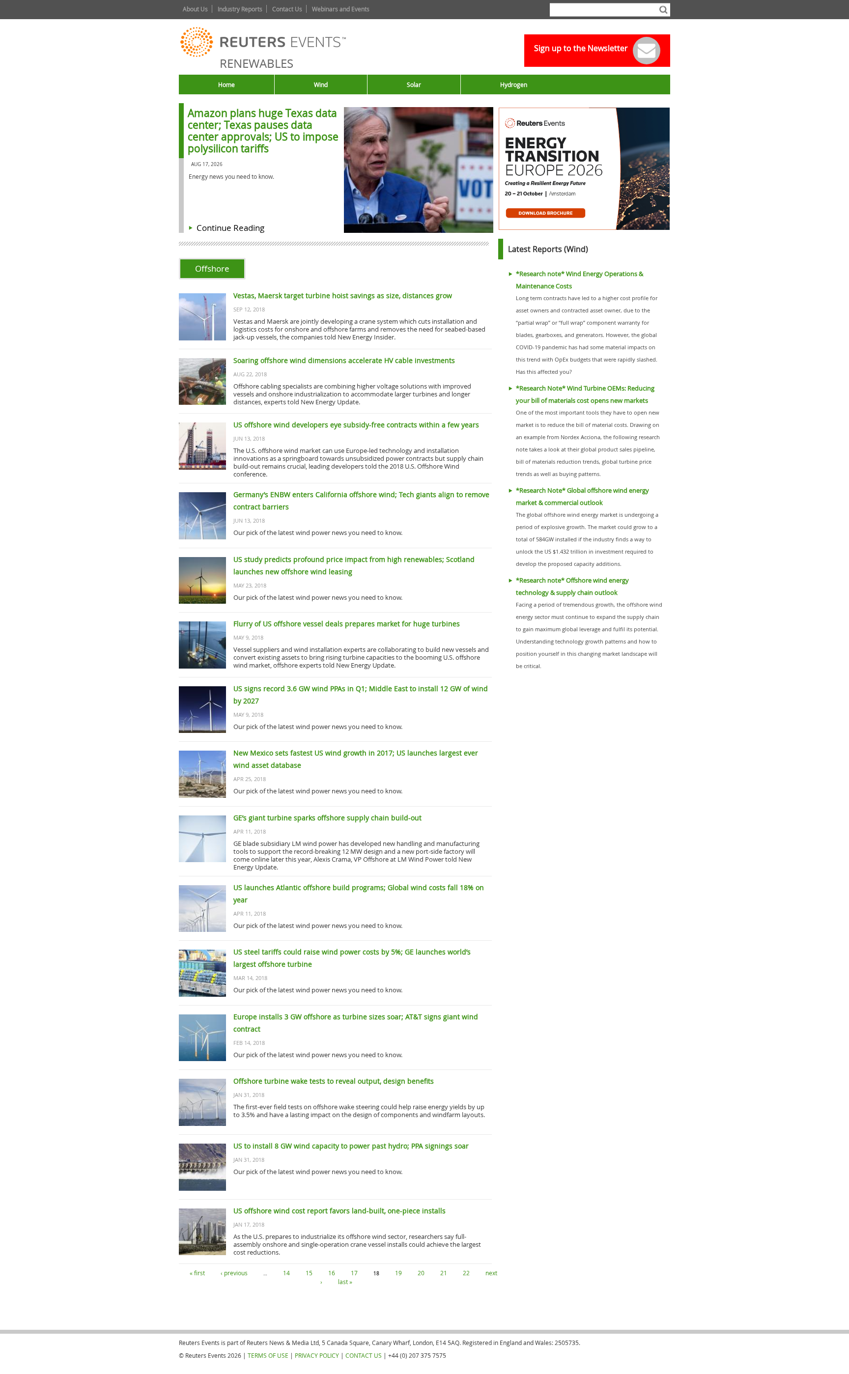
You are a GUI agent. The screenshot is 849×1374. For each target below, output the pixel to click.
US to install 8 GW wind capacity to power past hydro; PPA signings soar (351, 1145)
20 (421, 1273)
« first (197, 1273)
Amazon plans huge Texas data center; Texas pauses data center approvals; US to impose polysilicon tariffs (263, 130)
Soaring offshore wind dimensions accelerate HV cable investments (344, 360)
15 (309, 1273)
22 (466, 1273)
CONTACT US (363, 1355)
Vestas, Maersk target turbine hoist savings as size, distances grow (342, 295)
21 (443, 1273)
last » (345, 1282)
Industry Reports (240, 9)
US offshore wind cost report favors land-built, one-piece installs (339, 1210)
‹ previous (234, 1273)
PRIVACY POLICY (317, 1355)
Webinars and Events (340, 9)
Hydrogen (513, 84)
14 (286, 1273)
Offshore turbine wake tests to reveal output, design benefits (333, 1081)
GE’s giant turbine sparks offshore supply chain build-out (327, 817)
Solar (414, 84)
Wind (321, 84)
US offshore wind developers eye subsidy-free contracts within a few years (356, 424)
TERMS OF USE (268, 1355)
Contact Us (287, 9)
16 (331, 1273)
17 (354, 1273)
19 (398, 1273)
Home (226, 84)
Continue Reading (230, 227)
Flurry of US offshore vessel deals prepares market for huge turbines (346, 623)
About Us (195, 9)
